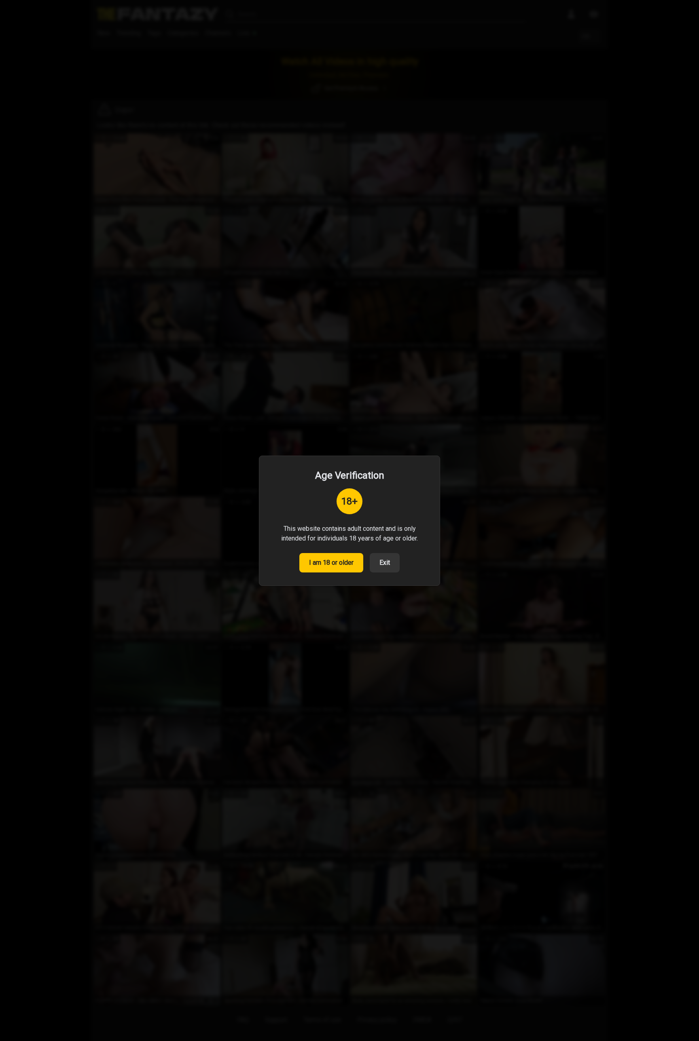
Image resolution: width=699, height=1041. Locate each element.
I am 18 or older (331, 562)
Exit (384, 562)
